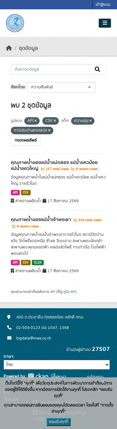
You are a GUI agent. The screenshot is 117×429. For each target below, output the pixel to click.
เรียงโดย (18, 87)
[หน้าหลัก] (9, 48)
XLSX (38, 262)
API (15, 192)
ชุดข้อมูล (28, 48)
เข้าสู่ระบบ (103, 5)
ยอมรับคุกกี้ (58, 422)
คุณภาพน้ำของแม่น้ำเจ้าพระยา (41, 220)
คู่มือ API (69, 291)
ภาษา (8, 357)
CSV (25, 192)
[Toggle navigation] (105, 23)
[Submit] (98, 69)
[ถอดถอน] (35, 121)
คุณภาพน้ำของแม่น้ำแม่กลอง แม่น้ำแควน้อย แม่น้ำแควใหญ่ (54, 166)
